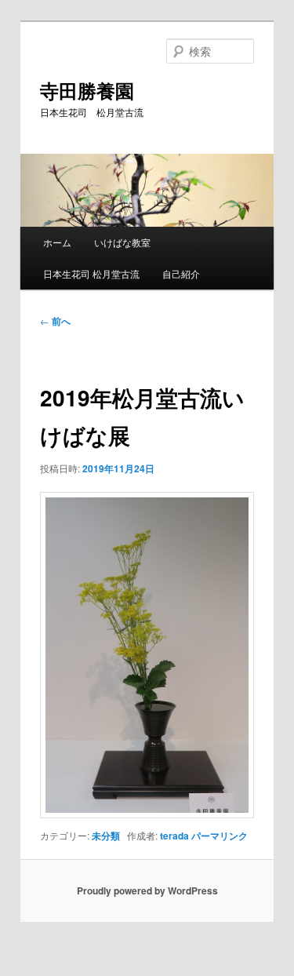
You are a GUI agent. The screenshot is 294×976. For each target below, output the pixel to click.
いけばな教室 (122, 242)
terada (174, 836)
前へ (55, 321)
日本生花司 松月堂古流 (91, 273)
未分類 (106, 836)
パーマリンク (219, 836)
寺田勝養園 (87, 90)
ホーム (57, 242)
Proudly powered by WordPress (147, 890)
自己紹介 (181, 273)
